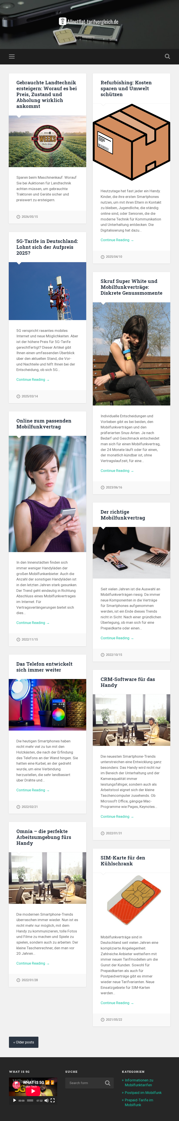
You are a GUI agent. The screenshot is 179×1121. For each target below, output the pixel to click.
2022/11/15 (30, 639)
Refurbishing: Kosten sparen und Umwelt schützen (126, 88)
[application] (33, 1091)
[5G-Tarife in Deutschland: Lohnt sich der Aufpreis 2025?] (47, 291)
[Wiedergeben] (14, 1100)
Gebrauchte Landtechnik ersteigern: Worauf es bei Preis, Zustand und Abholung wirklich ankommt (46, 94)
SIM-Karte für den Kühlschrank (123, 860)
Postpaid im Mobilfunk (143, 1092)
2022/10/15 (114, 655)
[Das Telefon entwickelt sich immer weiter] (47, 705)
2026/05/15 (30, 217)
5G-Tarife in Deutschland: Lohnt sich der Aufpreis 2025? (47, 247)
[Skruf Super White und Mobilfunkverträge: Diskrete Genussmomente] (131, 354)
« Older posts (23, 1042)
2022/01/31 (114, 833)
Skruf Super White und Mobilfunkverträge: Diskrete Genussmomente (131, 287)
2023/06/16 (114, 487)
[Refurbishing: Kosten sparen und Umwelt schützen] (131, 142)
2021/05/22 (114, 1020)
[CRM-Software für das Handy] (131, 720)
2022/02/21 (30, 807)
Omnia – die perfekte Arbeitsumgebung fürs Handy (43, 837)
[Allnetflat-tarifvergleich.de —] (89, 24)
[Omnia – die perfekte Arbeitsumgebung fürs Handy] (47, 878)
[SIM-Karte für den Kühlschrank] (131, 900)
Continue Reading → (117, 240)
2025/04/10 (114, 257)
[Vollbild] (52, 1100)
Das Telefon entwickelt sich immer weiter (44, 666)
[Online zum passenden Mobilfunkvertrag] (47, 494)
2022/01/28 (30, 980)
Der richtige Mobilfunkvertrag (123, 514)
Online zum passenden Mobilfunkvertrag (43, 423)
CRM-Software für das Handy (128, 682)
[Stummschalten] (46, 1100)
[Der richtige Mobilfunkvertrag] (131, 553)
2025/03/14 (30, 396)
